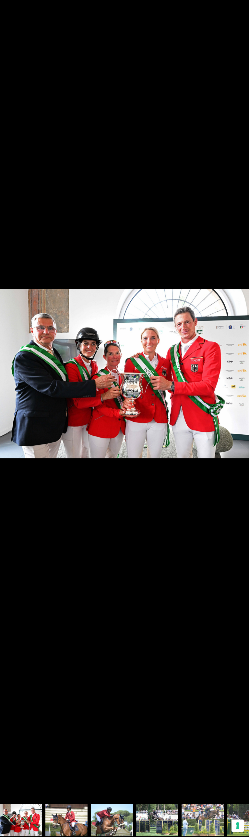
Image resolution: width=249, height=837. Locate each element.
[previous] (11, 409)
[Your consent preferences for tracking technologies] (237, 826)
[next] (237, 409)
